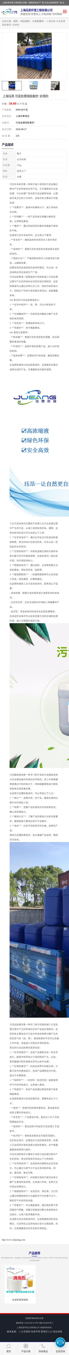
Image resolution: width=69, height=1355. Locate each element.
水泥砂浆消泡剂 (18, 1300)
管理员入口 (46, 1331)
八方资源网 (24, 1331)
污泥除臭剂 (38, 21)
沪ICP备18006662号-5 (44, 1323)
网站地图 (57, 1331)
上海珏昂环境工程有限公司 (28, 1327)
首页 (15, 21)
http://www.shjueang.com (13, 1240)
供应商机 (25, 21)
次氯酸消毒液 (51, 1300)
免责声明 (35, 1331)
